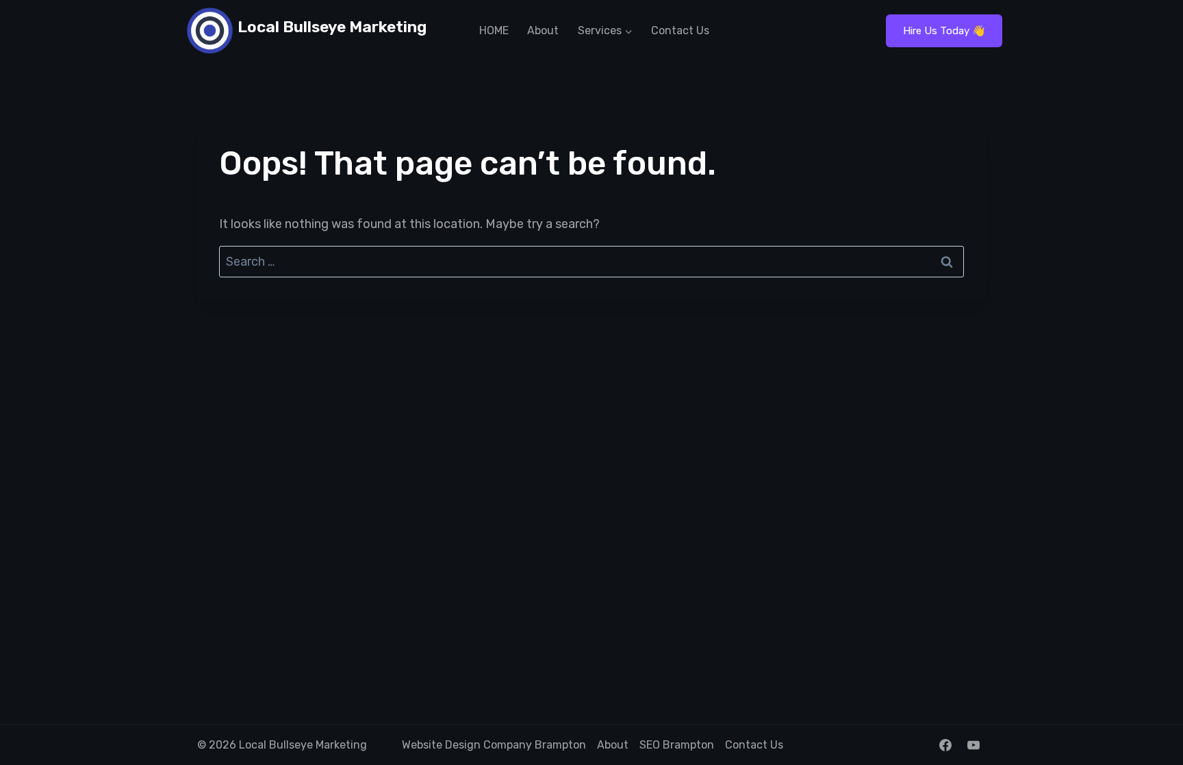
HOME (494, 30)
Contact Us (680, 30)
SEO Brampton (676, 744)
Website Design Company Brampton (494, 744)
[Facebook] (945, 745)
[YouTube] (973, 745)
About (543, 30)
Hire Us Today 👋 (944, 31)
